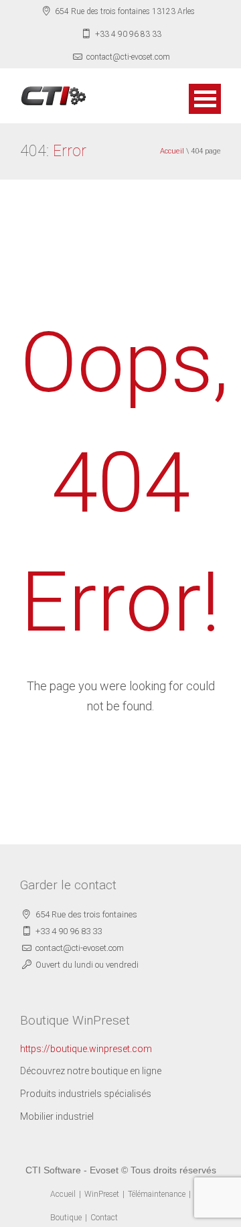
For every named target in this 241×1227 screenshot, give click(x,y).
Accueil (172, 151)
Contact (104, 1217)
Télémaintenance (156, 1194)
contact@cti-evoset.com (128, 57)
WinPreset (101, 1194)
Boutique (66, 1217)
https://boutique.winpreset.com (86, 1048)
